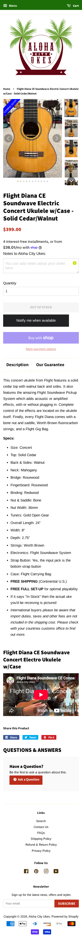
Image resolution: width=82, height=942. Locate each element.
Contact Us (41, 827)
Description (17, 364)
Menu (12, 5)
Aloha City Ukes (39, 916)
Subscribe (66, 903)
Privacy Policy (41, 850)
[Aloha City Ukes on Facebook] (26, 872)
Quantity (9, 283)
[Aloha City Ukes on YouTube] (56, 872)
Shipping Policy (41, 838)
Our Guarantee (50, 364)
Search (41, 821)
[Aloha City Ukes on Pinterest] (36, 872)
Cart (75, 6)
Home (6, 89)
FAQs (41, 832)
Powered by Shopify (65, 916)
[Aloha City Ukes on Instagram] (46, 872)
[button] (71, 108)
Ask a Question (28, 779)
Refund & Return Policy (41, 844)
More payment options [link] (41, 349)
